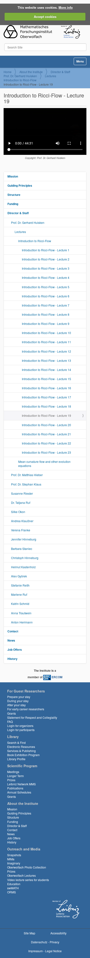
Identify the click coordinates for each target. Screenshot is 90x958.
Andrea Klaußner (22, 521)
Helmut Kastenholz (23, 567)
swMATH (13, 888)
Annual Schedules (19, 792)
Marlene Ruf (19, 594)
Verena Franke (20, 530)
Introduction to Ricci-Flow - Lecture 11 (46, 342)
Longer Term (15, 776)
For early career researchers (25, 709)
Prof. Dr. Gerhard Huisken (20, 76)
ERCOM (57, 677)
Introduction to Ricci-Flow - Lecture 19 (46, 415)
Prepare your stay (18, 697)
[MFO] (42, 32)
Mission (12, 176)
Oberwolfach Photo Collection (26, 867)
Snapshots (14, 855)
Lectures (50, 76)
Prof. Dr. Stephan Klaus (26, 484)
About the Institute (31, 72)
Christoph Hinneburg (24, 558)
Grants (11, 713)
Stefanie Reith (20, 585)
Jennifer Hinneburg (23, 539)
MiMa (10, 859)
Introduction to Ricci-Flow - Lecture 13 (46, 360)
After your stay (16, 705)
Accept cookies (45, 16)
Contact (12, 631)
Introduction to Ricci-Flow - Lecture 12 (46, 351)
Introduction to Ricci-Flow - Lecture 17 (46, 397)
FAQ (10, 721)
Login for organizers (20, 726)
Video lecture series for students (28, 880)
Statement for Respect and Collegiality (32, 717)
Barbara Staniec (21, 549)
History (12, 659)
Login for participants (21, 730)
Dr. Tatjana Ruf (20, 502)
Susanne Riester (22, 493)
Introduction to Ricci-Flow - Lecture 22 (46, 443)
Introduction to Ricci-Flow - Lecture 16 (46, 388)
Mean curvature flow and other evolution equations (44, 463)
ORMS (11, 892)
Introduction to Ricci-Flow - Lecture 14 (46, 370)
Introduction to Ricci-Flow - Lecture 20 (46, 425)
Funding (12, 204)
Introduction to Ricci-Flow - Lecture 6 (45, 296)
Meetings (13, 772)
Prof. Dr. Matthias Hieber (27, 475)
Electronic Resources (21, 747)
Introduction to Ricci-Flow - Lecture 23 (46, 452)
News (11, 640)
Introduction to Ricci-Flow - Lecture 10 (46, 333)
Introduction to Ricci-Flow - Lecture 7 (45, 305)
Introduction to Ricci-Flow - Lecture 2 (45, 259)
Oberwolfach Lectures (21, 875)
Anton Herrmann (22, 622)
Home (8, 72)
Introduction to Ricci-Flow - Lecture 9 (45, 324)
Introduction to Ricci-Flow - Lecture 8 (45, 314)
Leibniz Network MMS (21, 784)
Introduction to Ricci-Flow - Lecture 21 (46, 434)
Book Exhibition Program (23, 755)
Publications (15, 788)
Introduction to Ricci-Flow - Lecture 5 (45, 287)
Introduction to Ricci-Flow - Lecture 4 (45, 277)
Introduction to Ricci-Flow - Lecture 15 (46, 379)
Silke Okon (18, 512)
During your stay (18, 701)
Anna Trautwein (21, 613)
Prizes (11, 780)
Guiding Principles (19, 185)
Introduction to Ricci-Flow (20, 80)
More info (66, 7)
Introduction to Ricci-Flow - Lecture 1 (45, 250)
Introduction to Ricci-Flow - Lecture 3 (45, 268)
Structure (13, 194)
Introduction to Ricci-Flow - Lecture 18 (46, 406)
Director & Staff (60, 72)
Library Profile (16, 759)
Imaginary (13, 863)
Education (13, 884)
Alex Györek (19, 576)
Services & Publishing (21, 751)
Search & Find (16, 742)
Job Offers (14, 649)
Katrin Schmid (20, 604)
